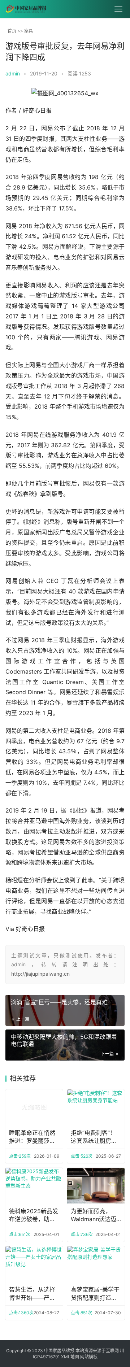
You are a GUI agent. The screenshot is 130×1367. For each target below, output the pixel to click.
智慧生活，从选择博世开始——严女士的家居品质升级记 (32, 1294)
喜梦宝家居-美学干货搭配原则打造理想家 (95, 1294)
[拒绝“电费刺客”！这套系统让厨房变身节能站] (96, 1107)
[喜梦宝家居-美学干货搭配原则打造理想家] (96, 1264)
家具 (28, 31)
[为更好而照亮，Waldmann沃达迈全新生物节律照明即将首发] (96, 1185)
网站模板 (89, 1356)
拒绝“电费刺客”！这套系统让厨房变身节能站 (94, 1137)
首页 (12, 31)
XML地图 (70, 1356)
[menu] (118, 9)
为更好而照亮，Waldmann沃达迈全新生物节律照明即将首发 (94, 1215)
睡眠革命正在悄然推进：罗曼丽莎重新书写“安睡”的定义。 (32, 1137)
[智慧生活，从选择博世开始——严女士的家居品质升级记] (34, 1264)
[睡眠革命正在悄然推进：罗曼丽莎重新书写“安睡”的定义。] (34, 1107)
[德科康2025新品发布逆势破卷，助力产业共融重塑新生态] (34, 1185)
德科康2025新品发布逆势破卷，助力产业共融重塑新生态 (33, 1215)
